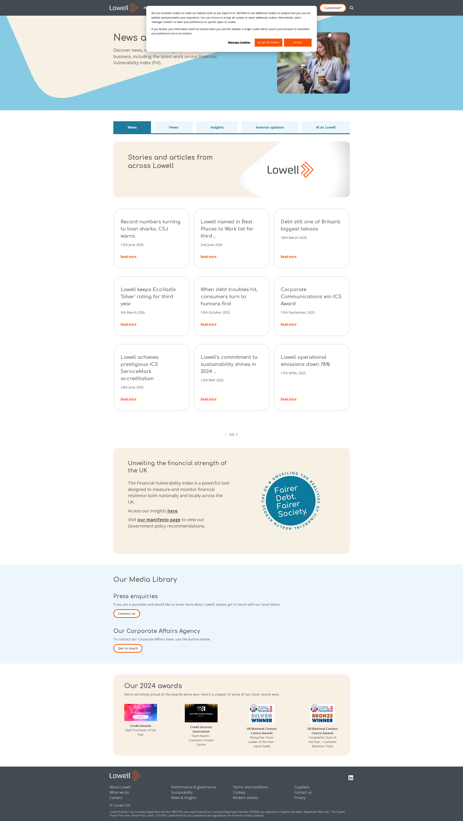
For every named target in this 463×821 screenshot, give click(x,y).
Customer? (332, 8)
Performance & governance (193, 787)
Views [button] (173, 127)
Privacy (300, 797)
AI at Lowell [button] (325, 127)
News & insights (183, 797)
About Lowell (120, 787)
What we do (119, 792)
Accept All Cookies (268, 42)
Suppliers (302, 787)
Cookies (239, 792)
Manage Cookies (239, 42)
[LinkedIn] (350, 778)
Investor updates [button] (270, 127)
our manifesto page (159, 519)
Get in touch (128, 648)
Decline (297, 42)
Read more (128, 256)
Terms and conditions (250, 787)
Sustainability (182, 792)
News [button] (132, 127)
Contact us (126, 613)
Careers (116, 797)
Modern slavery (245, 797)
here (172, 511)
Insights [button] (217, 127)
